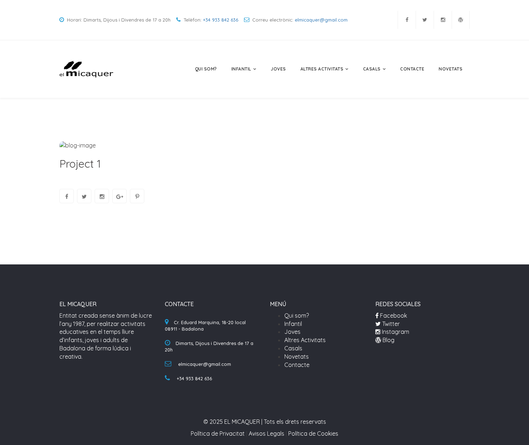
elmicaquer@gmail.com (321, 20)
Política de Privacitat (218, 433)
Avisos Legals (266, 433)
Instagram (394, 331)
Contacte (412, 69)
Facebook (393, 315)
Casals (372, 69)
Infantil (241, 69)
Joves (278, 69)
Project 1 (80, 164)
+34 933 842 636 (220, 20)
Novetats (450, 69)
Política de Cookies (313, 433)
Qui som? (206, 69)
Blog (387, 340)
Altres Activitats (322, 69)
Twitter (390, 323)
